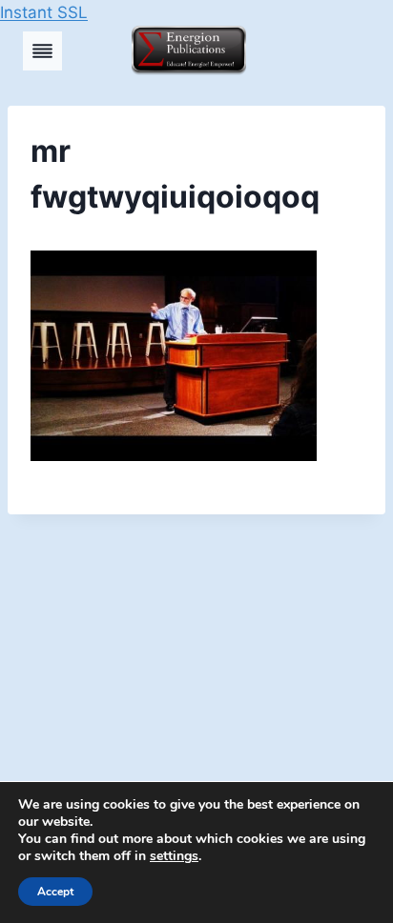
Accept (55, 891)
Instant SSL (44, 12)
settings (174, 856)
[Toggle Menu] (42, 50)
